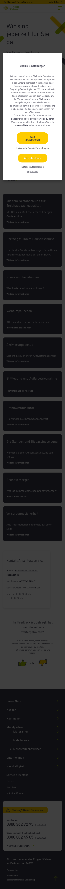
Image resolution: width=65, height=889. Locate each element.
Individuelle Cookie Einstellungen (32, 148)
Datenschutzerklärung (32, 166)
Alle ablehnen (32, 158)
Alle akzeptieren (32, 138)
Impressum (32, 171)
